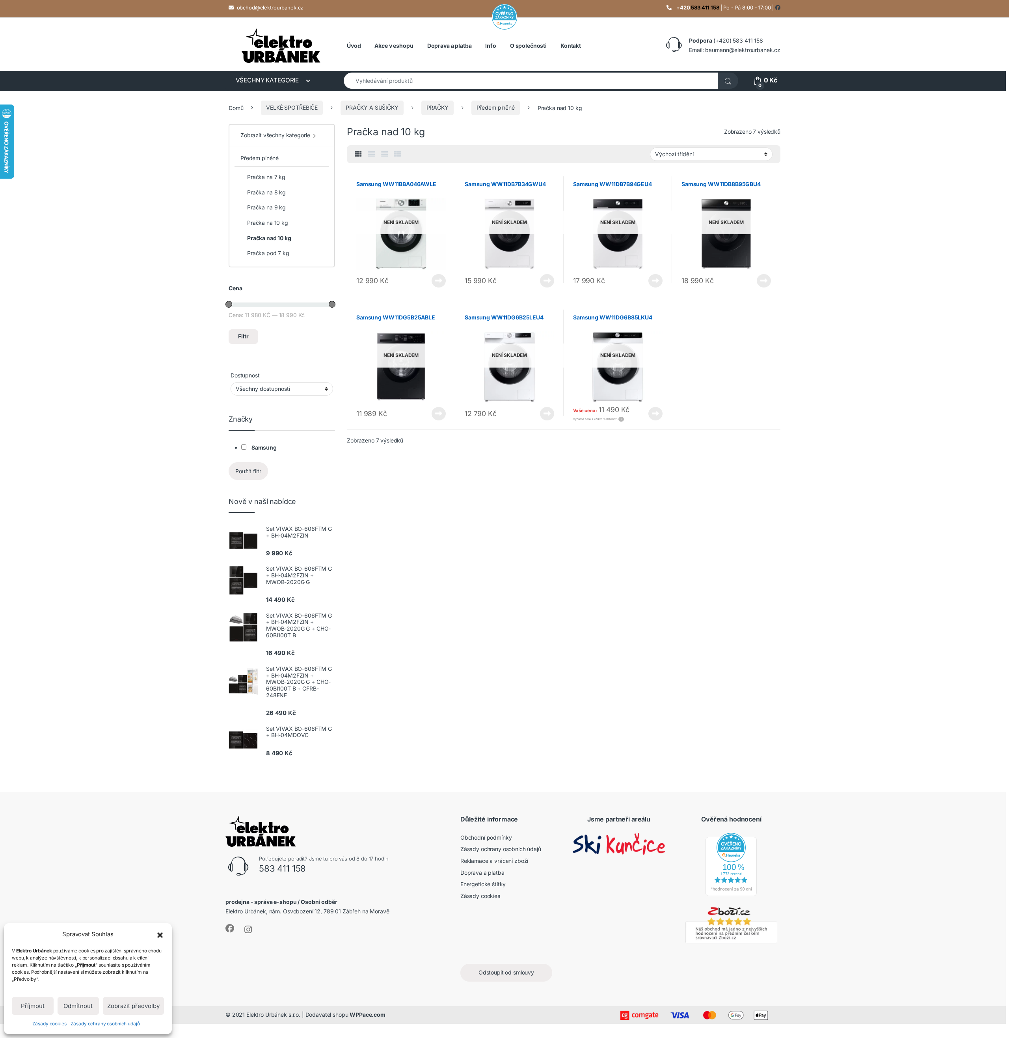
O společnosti (528, 45)
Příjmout (33, 1006)
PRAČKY (437, 107)
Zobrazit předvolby (133, 1006)
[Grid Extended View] (371, 154)
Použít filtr (248, 471)
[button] (160, 934)
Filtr (243, 336)
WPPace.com (367, 1014)
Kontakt (570, 45)
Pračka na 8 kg (266, 192)
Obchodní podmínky (486, 837)
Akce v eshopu (393, 45)
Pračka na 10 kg (267, 222)
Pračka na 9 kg (266, 207)
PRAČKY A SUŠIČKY (372, 107)
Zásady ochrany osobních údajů (105, 1024)
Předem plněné (496, 107)
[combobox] (531, 81)
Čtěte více (439, 281)
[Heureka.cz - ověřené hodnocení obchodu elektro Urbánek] (731, 864)
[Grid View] (358, 154)
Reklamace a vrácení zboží (494, 860)
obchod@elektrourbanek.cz (270, 7)
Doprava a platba (449, 45)
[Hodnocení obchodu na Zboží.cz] (731, 923)
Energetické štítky (483, 884)
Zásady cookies (49, 1024)
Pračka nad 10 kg (269, 238)
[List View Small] (397, 154)
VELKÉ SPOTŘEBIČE (292, 107)
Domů (236, 107)
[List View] (384, 154)
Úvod (354, 45)
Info (490, 45)
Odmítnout (78, 1006)
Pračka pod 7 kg (268, 253)
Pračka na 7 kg (266, 177)
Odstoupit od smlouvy (506, 972)
